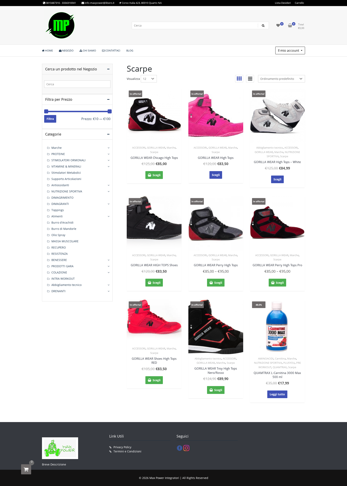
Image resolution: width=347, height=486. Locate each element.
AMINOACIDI (266, 358)
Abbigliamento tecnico (269, 147)
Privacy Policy (122, 447)
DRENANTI (58, 291)
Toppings (57, 210)
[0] (26, 469)
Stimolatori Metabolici (66, 173)
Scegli (156, 175)
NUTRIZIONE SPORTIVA (268, 363)
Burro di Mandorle (63, 229)
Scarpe (154, 152)
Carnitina (280, 358)
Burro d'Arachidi (62, 222)
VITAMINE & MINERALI (66, 166)
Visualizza (133, 79)
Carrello (299, 3)
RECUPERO (58, 247)
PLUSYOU (289, 363)
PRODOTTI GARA (62, 266)
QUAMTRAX (280, 367)
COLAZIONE (59, 272)
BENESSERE (59, 260)
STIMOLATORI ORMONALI (68, 160)
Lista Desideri (283, 3)
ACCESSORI (139, 147)
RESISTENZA (59, 254)
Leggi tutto (277, 394)
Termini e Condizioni (127, 451)
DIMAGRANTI (60, 204)
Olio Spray (58, 235)
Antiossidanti (60, 185)
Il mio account (289, 50)
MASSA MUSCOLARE (65, 241)
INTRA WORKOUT (63, 279)
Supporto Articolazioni (66, 179)
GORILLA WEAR (156, 147)
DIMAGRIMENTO (62, 197)
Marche (171, 147)
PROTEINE (58, 154)
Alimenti (57, 216)
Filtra (50, 119)
